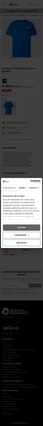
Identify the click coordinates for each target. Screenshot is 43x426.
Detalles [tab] (22, 188)
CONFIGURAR (20, 235)
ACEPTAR (21, 227)
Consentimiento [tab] (9, 188)
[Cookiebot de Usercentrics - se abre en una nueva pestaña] (30, 181)
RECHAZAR (21, 243)
